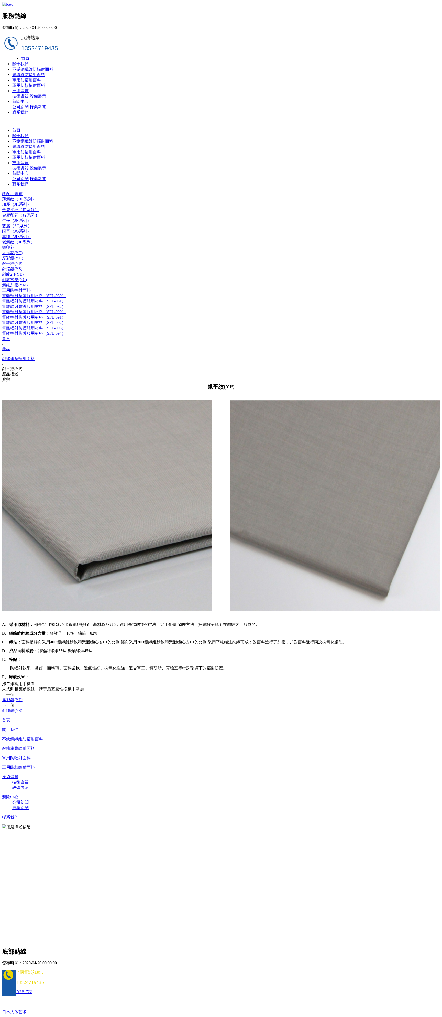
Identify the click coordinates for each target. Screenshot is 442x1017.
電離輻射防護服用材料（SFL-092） (34, 322)
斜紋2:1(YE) (13, 274)
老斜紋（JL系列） (18, 242)
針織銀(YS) (12, 269)
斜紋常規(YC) (14, 279)
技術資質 (20, 91)
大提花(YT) (12, 253)
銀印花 (8, 247)
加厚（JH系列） (16, 204)
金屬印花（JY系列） (20, 215)
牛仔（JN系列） (16, 220)
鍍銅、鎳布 (12, 193)
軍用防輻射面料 (26, 80)
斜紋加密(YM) (15, 285)
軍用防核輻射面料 (28, 85)
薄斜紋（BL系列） (19, 199)
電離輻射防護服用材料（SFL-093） (34, 328)
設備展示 (38, 96)
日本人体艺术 (14, 1012)
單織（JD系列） (16, 236)
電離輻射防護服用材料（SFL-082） (34, 306)
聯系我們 (20, 112)
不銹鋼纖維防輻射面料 (32, 69)
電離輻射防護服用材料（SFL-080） (34, 296)
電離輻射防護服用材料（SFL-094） (34, 333)
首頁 (25, 58)
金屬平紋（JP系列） (20, 210)
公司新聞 (20, 107)
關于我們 (20, 64)
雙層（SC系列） (17, 226)
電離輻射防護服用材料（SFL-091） (34, 317)
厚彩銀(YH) (12, 258)
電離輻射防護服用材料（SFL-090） (34, 312)
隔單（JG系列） (16, 231)
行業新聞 (38, 107)
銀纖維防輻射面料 (28, 74)
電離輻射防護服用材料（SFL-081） (34, 301)
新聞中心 (20, 101)
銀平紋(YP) (12, 263)
